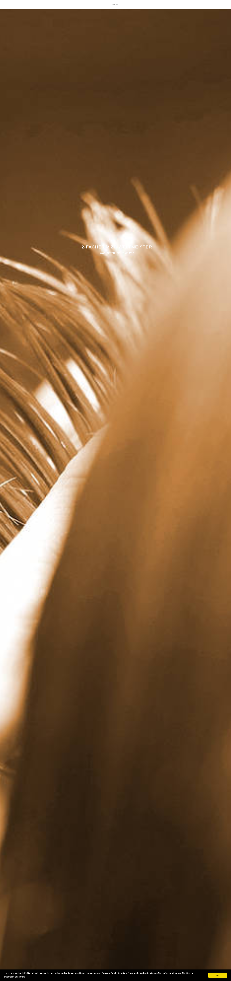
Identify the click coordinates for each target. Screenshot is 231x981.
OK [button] (217, 975)
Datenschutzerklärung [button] (14, 977)
